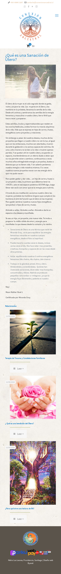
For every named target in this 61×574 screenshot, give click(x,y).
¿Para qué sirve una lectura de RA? (19, 508)
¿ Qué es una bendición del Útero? (19, 423)
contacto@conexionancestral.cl (40, 2)
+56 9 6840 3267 (16, 2)
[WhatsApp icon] (25, 6)
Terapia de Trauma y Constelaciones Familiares (25, 358)
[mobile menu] (56, 15)
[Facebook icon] (29, 6)
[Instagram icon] (36, 6)
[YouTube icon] (32, 6)
